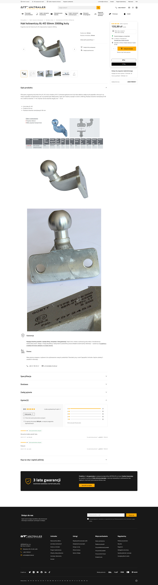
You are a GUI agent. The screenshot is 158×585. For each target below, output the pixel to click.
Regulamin (120, 547)
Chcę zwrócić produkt (100, 550)
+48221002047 (122, 7)
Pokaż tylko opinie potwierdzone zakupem (35, 418)
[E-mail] (129, 7)
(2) (125, 24)
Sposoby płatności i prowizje (124, 553)
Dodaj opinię (28, 414)
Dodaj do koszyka (128, 49)
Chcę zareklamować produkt (102, 547)
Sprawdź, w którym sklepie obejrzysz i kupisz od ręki (125, 43)
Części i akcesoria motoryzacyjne (36, 20)
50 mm (89, 33)
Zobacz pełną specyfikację (86, 40)
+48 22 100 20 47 (34, 366)
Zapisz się (131, 515)
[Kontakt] (34, 538)
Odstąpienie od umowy (123, 550)
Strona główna (24, 20)
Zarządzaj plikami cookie (123, 556)
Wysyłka (120, 544)
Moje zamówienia (101, 536)
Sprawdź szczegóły (87, 485)
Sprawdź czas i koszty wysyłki (121, 40)
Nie (106, 437)
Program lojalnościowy (121, 1)
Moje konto (130, 1)
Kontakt (112, 1)
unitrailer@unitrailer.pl (50, 366)
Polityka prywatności (123, 541)
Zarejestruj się (98, 557)
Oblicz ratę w (120, 31)
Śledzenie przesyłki (100, 544)
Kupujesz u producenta (68, 1)
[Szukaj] (98, 7)
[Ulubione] (133, 7)
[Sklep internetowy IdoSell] (136, 581)
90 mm (93, 35)
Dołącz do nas (27, 515)
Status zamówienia (100, 541)
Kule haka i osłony (49, 20)
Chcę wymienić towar (100, 554)
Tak (101, 437)
